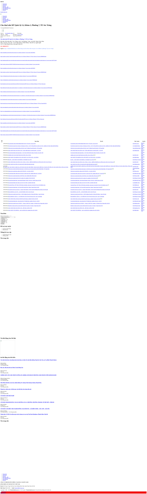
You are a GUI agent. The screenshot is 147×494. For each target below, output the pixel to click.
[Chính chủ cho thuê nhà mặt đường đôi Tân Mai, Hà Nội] (75, 247)
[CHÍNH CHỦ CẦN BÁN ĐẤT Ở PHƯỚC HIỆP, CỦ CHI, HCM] (75, 269)
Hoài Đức (137, 150)
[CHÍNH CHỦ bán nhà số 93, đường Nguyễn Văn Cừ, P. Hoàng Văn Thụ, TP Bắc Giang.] (75, 452)
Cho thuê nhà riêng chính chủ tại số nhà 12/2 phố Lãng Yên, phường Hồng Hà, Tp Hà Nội (87, 173)
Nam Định (135, 148)
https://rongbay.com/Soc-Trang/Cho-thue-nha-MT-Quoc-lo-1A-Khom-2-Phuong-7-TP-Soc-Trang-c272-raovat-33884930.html (23, 56)
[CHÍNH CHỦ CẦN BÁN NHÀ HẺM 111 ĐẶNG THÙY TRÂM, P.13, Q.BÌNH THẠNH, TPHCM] (75, 472)
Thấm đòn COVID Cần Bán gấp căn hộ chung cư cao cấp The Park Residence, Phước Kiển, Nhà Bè (24, 414)
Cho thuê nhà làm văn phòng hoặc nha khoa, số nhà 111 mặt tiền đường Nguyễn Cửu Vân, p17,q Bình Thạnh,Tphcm (28, 360)
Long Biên (137, 175)
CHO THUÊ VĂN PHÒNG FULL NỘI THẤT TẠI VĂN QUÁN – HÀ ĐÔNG (86, 157)
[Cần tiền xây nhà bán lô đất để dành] (75, 460)
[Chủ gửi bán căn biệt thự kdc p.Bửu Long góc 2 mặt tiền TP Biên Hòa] (75, 312)
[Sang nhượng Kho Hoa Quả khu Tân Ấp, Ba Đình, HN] (75, 428)
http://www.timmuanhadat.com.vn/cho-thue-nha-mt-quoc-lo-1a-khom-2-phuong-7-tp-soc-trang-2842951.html (20, 111)
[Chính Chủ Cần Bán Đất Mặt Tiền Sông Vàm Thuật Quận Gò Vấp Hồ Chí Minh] (75, 313)
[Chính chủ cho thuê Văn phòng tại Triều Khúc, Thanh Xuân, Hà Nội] (75, 267)
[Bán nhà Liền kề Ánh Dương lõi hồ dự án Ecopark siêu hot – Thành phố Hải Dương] (75, 281)
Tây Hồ (136, 155)
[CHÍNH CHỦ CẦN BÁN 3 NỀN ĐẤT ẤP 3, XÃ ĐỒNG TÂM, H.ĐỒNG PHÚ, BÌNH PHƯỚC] (75, 467)
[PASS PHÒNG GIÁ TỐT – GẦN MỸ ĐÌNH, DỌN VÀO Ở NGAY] (21, 191)
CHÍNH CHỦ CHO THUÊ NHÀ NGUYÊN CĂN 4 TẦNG (82, 155)
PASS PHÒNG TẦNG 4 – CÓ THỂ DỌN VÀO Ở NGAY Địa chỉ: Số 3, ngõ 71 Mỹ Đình (87, 196)
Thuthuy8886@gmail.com (19, 488)
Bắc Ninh (138, 182)
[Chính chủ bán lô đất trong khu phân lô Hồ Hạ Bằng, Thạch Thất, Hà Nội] (75, 268)
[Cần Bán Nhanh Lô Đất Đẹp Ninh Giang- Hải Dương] (75, 293)
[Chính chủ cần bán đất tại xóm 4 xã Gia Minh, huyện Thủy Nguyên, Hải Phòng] (75, 277)
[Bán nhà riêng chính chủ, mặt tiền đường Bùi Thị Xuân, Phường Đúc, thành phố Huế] (75, 444)
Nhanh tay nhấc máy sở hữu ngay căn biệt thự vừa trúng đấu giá (15, 389)
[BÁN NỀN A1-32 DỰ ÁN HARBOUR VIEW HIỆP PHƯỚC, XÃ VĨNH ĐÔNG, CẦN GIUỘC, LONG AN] (75, 466)
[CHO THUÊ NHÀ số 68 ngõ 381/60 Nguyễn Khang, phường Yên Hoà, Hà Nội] (23, 198)
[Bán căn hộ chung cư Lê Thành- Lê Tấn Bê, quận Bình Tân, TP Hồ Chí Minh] (75, 283)
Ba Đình (137, 210)
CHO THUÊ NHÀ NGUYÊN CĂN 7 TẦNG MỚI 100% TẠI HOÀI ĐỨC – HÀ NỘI (87, 150)
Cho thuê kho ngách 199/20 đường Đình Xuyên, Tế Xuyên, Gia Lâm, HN (84, 143)
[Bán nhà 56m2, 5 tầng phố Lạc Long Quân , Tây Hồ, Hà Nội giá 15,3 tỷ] (75, 265)
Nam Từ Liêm (138, 159)
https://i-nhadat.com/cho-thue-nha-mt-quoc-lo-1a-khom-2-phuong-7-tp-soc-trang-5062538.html (17, 91)
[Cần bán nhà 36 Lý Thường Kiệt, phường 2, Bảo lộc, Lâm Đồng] (75, 292)
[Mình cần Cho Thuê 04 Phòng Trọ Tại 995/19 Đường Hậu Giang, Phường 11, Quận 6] (75, 465)
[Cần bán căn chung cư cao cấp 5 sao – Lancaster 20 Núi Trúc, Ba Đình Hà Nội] (75, 241)
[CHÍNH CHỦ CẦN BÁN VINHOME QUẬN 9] (75, 327)
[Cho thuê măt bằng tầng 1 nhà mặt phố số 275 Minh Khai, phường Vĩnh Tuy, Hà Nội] (23, 201)
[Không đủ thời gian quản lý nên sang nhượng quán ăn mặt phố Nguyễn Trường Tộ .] (75, 307)
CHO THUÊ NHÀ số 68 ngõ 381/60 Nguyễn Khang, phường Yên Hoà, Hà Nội (85, 198)
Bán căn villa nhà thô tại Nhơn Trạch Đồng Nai (11, 367)
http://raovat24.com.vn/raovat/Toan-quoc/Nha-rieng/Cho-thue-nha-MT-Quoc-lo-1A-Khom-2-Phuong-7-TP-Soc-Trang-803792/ (23, 103)
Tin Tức (4, 5)
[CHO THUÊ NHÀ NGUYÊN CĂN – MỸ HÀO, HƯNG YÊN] (20, 208)
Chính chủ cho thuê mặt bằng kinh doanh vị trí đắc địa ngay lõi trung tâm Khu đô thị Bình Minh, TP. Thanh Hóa (91, 168)
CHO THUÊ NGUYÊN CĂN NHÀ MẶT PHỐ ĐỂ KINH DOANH (83, 164)
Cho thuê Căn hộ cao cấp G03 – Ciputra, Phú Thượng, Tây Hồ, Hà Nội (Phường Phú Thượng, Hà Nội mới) (90, 189)
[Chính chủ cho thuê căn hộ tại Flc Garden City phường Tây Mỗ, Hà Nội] (21, 178)
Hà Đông (137, 157)
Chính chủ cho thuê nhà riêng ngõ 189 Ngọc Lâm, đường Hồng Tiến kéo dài (85, 175)
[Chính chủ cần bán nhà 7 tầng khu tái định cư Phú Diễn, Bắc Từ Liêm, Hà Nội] (75, 256)
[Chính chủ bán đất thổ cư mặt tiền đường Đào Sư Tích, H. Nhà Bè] (75, 252)
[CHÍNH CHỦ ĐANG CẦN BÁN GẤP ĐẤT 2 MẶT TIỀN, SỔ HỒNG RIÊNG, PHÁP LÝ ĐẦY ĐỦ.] (75, 326)
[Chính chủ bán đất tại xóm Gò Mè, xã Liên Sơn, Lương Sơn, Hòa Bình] (75, 270)
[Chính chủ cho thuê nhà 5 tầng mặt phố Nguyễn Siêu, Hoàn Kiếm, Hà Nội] (75, 248)
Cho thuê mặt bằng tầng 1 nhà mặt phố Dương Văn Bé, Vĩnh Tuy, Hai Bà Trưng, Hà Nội (87, 180)
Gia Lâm (137, 143)
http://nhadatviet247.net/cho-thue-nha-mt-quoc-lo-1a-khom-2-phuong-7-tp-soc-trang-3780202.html (18, 99)
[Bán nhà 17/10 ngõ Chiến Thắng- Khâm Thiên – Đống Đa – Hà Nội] (75, 264)
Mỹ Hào (134, 208)
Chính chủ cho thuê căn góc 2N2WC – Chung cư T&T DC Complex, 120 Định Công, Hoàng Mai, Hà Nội (90, 203)
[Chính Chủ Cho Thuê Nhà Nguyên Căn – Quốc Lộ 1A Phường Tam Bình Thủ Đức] (75, 335)
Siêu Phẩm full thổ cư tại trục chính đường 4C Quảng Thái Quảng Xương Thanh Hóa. (21, 382)
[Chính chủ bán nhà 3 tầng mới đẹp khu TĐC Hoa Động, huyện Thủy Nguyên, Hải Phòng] (75, 425)
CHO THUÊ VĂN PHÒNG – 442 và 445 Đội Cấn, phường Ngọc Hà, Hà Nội (85, 210)
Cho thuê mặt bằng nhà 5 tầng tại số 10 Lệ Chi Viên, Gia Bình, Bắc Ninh (84, 182)
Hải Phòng (138, 145)
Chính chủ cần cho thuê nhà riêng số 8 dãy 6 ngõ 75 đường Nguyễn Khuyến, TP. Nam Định (87, 148)
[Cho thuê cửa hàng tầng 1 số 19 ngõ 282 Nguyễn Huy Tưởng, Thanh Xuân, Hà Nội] (23, 187)
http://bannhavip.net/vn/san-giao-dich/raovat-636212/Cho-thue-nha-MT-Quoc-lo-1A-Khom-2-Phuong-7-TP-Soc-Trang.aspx (22, 83)
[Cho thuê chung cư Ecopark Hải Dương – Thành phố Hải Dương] (75, 278)
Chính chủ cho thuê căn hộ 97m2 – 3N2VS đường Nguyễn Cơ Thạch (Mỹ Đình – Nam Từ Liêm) (88, 194)
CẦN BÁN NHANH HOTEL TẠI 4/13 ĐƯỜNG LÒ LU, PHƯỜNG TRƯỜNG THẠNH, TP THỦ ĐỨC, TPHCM (27, 402)
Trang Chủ (5, 3)
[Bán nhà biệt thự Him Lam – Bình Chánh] (75, 297)
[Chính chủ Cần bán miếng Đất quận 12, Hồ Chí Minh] (75, 318)
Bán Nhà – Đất (5, 19)
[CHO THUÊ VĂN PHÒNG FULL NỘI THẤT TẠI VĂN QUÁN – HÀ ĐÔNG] (23, 157)
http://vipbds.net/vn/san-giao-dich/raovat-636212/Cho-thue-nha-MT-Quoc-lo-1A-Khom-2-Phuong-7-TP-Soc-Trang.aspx (22, 119)
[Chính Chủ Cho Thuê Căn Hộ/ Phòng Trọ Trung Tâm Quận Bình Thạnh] (75, 323)
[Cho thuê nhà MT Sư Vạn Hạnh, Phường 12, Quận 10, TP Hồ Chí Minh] (75, 447)
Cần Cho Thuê (20, 34)
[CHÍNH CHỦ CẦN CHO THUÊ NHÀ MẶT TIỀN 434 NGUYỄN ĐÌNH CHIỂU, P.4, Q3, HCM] (75, 274)
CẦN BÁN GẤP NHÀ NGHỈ (7, 395)
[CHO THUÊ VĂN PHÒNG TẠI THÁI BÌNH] (75, 276)
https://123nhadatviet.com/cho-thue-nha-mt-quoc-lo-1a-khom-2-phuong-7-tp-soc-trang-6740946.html (18, 79)
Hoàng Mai (137, 164)
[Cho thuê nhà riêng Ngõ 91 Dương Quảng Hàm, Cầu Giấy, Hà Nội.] (75, 434)
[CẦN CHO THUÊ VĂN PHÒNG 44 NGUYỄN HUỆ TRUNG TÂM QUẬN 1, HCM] (75, 455)
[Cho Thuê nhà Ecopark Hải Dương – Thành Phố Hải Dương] (75, 279)
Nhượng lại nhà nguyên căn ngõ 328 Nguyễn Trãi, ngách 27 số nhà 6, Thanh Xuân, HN (87, 205)
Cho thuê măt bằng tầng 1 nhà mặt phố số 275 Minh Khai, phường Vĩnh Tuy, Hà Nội (86, 201)
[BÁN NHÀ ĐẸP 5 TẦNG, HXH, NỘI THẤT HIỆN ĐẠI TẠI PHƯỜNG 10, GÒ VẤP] (75, 331)
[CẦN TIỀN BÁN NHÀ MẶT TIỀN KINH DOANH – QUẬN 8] (75, 334)
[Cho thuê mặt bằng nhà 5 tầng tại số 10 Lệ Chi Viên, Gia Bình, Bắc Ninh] (21, 182)
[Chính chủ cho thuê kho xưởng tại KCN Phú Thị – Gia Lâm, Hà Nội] (21, 171)
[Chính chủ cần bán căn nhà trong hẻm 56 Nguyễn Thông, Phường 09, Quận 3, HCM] (75, 311)
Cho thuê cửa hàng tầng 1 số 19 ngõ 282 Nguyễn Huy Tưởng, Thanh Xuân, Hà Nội (86, 187)
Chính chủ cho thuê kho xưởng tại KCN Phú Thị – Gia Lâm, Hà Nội (83, 171)
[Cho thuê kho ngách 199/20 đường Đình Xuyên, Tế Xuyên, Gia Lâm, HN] (22, 143)
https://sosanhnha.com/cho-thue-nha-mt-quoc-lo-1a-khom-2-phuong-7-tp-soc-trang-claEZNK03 (17, 52)
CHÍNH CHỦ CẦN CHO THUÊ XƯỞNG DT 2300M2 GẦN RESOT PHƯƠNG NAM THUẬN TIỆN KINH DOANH (28, 375)
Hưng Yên (138, 208)
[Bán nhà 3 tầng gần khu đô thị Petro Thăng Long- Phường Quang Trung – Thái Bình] (75, 290)
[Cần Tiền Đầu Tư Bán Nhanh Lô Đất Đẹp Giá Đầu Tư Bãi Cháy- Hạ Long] (75, 310)
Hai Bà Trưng (138, 173)
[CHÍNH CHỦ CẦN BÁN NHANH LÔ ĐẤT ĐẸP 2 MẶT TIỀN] (75, 320)
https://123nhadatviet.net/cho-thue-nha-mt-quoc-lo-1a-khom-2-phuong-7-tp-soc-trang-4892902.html (18, 76)
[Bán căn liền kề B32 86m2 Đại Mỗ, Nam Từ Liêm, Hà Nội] (75, 255)
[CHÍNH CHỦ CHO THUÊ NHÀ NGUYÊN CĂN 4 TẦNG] (19, 155)
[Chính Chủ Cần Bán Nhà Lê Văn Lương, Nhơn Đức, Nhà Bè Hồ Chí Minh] (75, 314)
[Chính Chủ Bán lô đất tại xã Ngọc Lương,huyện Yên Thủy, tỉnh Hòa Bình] (75, 459)
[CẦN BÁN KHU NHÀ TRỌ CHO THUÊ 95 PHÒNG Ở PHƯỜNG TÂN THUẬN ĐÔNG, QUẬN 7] (75, 321)
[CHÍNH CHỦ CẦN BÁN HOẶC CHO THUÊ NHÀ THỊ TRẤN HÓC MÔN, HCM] (75, 275)
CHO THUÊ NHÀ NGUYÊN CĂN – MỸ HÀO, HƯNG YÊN (82, 208)
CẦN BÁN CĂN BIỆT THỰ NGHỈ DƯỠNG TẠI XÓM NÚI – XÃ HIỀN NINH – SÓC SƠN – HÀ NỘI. (25, 408)
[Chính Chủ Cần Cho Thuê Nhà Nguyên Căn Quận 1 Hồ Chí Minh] (75, 330)
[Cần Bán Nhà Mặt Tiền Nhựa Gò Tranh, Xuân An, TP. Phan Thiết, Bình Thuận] (75, 291)
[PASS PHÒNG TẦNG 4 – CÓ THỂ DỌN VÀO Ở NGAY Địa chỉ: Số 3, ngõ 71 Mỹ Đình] (25, 196)
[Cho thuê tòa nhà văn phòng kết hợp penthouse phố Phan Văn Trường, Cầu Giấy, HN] (75, 431)
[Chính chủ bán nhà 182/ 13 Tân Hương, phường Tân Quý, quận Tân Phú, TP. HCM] (75, 285)
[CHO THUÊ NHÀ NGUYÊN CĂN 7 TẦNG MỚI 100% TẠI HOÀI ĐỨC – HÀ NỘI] (24, 150)
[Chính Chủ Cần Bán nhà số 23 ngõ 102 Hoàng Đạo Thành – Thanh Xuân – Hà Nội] (75, 461)
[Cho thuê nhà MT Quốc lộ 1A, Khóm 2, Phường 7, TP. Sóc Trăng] (75, 446)
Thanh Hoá (135, 168)
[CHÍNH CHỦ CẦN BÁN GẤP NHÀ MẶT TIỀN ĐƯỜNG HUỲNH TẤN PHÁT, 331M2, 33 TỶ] (75, 329)
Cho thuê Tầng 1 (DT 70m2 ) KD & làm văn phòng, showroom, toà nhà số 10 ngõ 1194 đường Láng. (89, 185)
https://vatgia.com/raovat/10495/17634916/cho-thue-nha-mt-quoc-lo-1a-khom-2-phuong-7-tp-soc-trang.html (19, 64)
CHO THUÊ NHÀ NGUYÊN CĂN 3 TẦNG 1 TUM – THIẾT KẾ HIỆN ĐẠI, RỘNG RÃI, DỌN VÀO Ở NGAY (92, 162)
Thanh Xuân (137, 187)
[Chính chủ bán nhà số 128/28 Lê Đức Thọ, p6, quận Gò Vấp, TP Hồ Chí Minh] (75, 261)
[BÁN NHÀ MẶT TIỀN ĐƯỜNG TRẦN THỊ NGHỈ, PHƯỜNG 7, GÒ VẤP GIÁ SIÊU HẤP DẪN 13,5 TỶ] (75, 298)
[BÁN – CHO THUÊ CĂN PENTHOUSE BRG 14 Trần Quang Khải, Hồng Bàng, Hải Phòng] (75, 424)
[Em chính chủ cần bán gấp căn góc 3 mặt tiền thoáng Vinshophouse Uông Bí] (75, 288)
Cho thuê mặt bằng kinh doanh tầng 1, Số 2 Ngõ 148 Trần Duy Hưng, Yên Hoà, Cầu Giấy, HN (88, 152)
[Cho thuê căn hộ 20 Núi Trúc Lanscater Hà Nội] (75, 436)
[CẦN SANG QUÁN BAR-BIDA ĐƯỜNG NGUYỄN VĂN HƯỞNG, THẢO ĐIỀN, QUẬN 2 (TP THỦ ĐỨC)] (75, 458)
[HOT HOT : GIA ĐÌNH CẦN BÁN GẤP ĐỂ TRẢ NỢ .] (75, 325)
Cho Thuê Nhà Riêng (7, 8)
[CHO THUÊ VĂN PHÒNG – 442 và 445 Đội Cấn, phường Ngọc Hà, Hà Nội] (22, 210)
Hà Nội (134, 143)
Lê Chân (134, 145)
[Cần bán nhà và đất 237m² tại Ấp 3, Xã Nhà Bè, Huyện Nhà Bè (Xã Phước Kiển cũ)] (75, 429)
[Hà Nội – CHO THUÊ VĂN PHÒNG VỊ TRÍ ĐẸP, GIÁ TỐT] (20, 159)
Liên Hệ (4, 10)
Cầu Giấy (137, 198)
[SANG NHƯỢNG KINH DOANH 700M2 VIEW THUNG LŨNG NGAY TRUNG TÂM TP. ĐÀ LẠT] (75, 284)
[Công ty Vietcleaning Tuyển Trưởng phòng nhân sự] (75, 433)
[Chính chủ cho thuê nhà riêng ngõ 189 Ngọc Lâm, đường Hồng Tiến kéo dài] (22, 175)
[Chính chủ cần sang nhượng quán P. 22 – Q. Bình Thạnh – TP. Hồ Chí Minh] (75, 316)
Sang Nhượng (5, 9)
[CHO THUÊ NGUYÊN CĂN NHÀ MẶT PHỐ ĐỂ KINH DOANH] (21, 164)
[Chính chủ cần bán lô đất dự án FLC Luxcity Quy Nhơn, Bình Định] (75, 243)
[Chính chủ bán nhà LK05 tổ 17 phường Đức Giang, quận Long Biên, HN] (75, 435)
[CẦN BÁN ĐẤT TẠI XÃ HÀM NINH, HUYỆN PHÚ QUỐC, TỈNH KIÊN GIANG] (75, 322)
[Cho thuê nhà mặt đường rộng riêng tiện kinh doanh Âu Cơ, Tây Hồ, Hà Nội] (75, 308)
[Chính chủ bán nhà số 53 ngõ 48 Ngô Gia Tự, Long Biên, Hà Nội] (75, 427)
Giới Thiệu (5, 4)
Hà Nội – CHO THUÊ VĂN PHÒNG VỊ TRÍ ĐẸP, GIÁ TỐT (82, 159)
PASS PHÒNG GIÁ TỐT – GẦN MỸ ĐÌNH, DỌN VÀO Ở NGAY (83, 191)
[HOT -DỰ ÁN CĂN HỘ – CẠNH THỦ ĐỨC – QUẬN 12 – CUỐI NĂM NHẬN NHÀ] (75, 456)
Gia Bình (134, 182)
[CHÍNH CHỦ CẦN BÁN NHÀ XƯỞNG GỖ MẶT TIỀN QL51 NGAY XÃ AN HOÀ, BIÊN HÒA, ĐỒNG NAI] (75, 328)
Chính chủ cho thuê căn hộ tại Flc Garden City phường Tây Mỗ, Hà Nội (84, 178)
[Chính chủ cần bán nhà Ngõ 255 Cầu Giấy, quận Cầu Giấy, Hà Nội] (75, 443)
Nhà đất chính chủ (3, 12)
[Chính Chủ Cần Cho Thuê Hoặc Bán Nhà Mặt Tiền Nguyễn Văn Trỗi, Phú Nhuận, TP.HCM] (75, 315)
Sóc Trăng (7, 33)
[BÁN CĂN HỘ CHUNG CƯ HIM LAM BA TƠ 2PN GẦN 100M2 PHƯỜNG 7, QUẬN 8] (75, 468)
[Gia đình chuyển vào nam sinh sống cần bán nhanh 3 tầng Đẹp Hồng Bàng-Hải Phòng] (75, 319)
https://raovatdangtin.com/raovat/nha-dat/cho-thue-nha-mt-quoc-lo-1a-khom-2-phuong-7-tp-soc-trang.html (19, 107)
